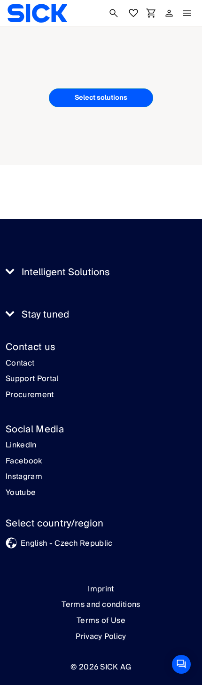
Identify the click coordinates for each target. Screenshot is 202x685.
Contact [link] (20, 364)
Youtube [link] (21, 493)
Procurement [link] (30, 395)
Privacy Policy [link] (101, 636)
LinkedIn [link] (21, 445)
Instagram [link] (24, 477)
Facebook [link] (24, 461)
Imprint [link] (101, 589)
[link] (37, 13)
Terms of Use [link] (101, 620)
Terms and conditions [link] (101, 604)
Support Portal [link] (32, 379)
